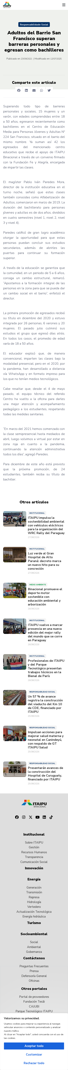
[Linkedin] (44, 817)
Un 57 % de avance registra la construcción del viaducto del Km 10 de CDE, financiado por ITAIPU (45, 704)
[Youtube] (37, 817)
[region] (34, 1041)
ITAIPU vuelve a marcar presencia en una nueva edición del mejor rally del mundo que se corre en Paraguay (45, 632)
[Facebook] (17, 817)
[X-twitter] (30, 817)
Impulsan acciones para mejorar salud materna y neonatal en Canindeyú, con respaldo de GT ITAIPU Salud (46, 739)
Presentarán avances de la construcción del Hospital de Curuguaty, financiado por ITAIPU (45, 773)
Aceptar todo (34, 1046)
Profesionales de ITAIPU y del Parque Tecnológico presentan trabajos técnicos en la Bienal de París (46, 668)
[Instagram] (24, 817)
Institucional (37, 513)
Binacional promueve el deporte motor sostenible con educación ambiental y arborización (45, 596)
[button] (63, 5)
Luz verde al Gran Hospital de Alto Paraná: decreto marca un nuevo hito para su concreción (44, 561)
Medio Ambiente (37, 584)
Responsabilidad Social (42, 692)
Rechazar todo (34, 1063)
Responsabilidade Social (34, 24)
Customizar (34, 1055)
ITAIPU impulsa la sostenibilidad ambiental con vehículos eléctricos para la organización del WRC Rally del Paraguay (46, 525)
